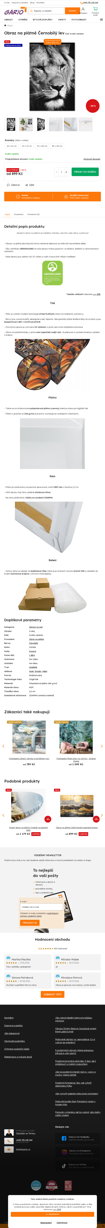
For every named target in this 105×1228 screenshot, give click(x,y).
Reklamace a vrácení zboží (18, 1057)
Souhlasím (53, 1214)
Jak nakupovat (12, 1033)
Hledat (72, 11)
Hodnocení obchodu (52, 939)
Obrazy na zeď (36, 627)
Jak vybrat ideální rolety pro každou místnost (73, 1019)
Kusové (32, 651)
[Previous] (4, 815)
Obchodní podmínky (14, 1041)
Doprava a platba (20, 3)
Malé (31, 671)
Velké (44, 671)
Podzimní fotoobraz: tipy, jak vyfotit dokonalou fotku (73, 1084)
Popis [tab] (7, 214)
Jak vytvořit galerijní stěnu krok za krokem (76, 1093)
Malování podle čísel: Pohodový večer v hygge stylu (75, 1103)
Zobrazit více (53, 994)
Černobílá (33, 643)
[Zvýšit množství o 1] (66, 172)
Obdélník (33, 667)
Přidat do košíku (85, 171)
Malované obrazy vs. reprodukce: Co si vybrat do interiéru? (75, 1041)
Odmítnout (61, 1222)
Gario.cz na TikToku (81, 1165)
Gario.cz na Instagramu (81, 1152)
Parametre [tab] (18, 214)
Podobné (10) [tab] (33, 214)
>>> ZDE (56, 1209)
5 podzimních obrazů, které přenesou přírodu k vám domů (74, 1052)
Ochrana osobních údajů (16, 1049)
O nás (7, 3)
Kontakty (40, 3)
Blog (32, 3)
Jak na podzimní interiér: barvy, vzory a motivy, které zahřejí (75, 1073)
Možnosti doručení (92, 159)
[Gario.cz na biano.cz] (68, 1186)
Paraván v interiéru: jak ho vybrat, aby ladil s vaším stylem (77, 1114)
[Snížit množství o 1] (57, 172)
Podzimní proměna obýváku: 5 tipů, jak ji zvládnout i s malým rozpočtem (75, 1062)
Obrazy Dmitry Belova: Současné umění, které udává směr (76, 1030)
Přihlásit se (30, 923)
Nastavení (45, 1222)
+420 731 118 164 (24, 1140)
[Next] (102, 815)
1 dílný (32, 655)
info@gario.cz (23, 1149)
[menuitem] (9, 19)
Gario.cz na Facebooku (81, 1138)
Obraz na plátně (36, 639)
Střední (38, 671)
